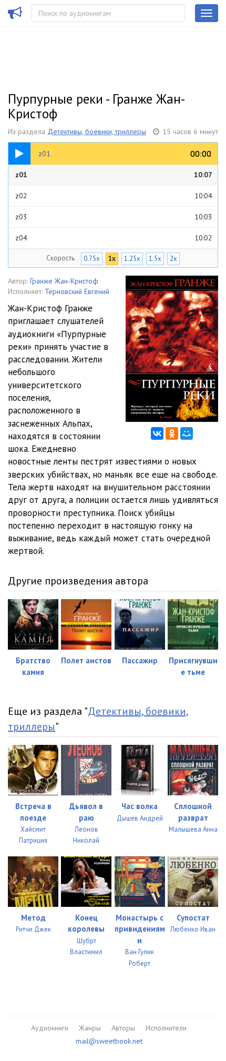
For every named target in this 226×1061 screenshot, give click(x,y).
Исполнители (166, 1028)
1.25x (132, 258)
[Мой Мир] (186, 433)
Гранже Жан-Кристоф (64, 281)
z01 (113, 174)
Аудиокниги (49, 1028)
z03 (113, 216)
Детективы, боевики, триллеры (96, 131)
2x (173, 258)
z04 (113, 237)
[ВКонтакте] (157, 433)
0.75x (92, 258)
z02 (113, 195)
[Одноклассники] (172, 433)
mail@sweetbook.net (109, 1041)
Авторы (123, 1028)
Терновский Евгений (77, 291)
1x (112, 258)
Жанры (90, 1028)
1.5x (155, 258)
